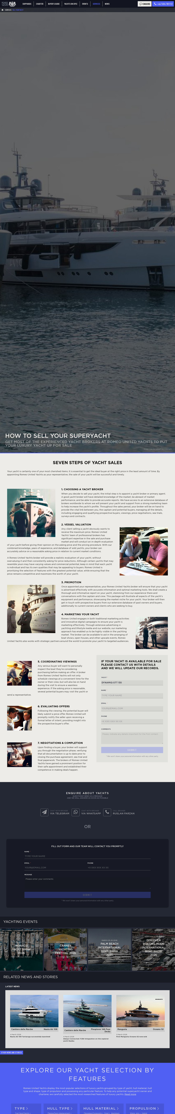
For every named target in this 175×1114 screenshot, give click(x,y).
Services (96, 4)
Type (20, 1108)
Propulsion (143, 1108)
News (107, 4)
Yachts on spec (70, 4)
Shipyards (26, 4)
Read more (130, 1094)
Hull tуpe (58, 1108)
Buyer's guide (54, 4)
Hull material (99, 1108)
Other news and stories (11, 1052)
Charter (39, 4)
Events (85, 4)
